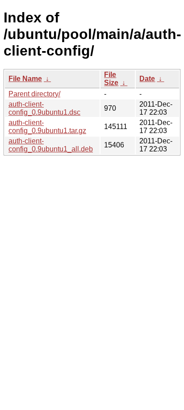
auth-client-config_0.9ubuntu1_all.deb (50, 145)
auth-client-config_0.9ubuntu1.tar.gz (47, 126)
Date (147, 78)
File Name (25, 78)
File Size (111, 78)
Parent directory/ (34, 94)
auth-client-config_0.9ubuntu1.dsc (44, 108)
